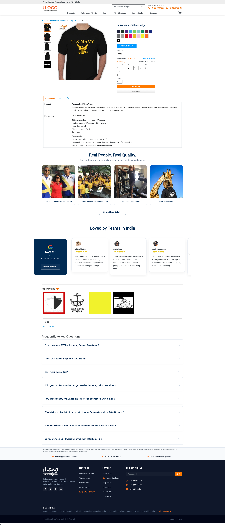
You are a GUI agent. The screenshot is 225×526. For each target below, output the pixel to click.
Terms (180, 519)
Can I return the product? (56, 372)
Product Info (50, 98)
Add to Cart (136, 86)
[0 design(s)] (180, 13)
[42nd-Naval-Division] (76, 303)
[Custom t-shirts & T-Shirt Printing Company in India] (50, 7)
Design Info (64, 98)
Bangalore (54, 511)
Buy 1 (105, 13)
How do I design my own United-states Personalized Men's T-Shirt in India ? (80, 398)
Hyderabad (79, 511)
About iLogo (107, 473)
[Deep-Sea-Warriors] (99, 303)
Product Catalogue (112, 478)
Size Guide (107, 487)
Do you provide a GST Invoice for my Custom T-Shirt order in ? (73, 439)
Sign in (174, 13)
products (71, 13)
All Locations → (165, 511)
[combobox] (136, 53)
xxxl (118, 71)
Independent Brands (86, 473)
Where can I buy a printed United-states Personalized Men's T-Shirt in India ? (80, 425)
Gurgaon (130, 511)
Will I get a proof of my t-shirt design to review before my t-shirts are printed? (80, 385)
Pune (109, 511)
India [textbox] (120, 53)
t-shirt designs (120, 13)
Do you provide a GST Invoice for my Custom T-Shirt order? (72, 345)
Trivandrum (138, 511)
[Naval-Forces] (53, 303)
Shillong (116, 511)
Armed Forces (84, 487)
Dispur (122, 511)
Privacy (172, 519)
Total (119, 78)
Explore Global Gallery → (112, 212)
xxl (146, 65)
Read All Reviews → (50, 267)
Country (120, 50)
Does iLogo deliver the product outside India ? (66, 358)
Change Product (126, 46)
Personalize (136, 91)
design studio (137, 13)
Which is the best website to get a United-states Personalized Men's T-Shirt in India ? (84, 412)
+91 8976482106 (175, 8)
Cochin (147, 511)
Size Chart (132, 58)
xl (140, 65)
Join (178, 474)
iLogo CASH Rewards (87, 492)
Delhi (104, 511)
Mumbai (46, 511)
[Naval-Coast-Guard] (122, 303)
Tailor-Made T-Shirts (89, 13)
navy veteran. (48, 326)
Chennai (63, 511)
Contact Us (107, 496)
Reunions (153, 13)
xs (117, 65)
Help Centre (107, 482)
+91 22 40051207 (157, 8)
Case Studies (84, 482)
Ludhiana (154, 511)
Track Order (107, 492)
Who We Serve (84, 478)
